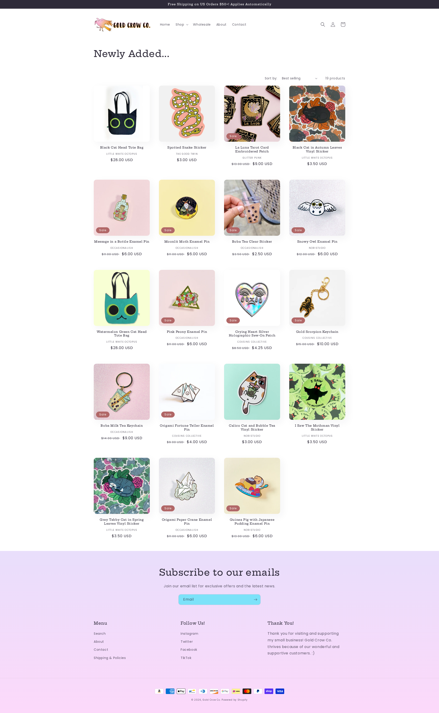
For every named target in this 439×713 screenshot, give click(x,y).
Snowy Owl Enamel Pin (317, 241)
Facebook (189, 649)
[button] (181, 24)
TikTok (186, 658)
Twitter (187, 641)
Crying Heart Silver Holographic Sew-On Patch (252, 333)
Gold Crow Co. (212, 700)
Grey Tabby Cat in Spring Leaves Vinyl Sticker (122, 521)
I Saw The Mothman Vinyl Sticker (317, 427)
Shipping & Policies (110, 658)
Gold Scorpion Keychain (317, 331)
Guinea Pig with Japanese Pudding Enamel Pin (252, 521)
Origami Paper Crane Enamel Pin (187, 521)
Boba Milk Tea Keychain (122, 425)
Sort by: (271, 78)
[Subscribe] (255, 599)
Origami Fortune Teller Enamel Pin (187, 427)
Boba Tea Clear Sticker (252, 241)
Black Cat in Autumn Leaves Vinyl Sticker (317, 149)
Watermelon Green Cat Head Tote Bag (122, 333)
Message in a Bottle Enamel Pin (121, 241)
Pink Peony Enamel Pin (187, 331)
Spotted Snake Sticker (186, 147)
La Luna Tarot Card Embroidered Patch (252, 149)
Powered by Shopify (235, 700)
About (99, 641)
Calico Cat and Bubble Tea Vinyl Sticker (252, 427)
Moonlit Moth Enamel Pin (187, 241)
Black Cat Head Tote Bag (122, 147)
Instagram (189, 633)
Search (100, 633)
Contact (101, 649)
